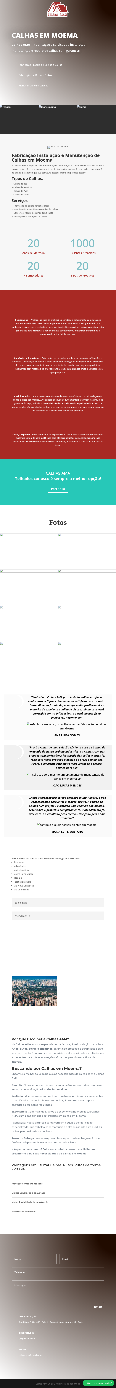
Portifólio (58, 489)
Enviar (97, 1307)
